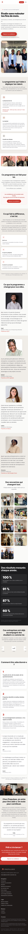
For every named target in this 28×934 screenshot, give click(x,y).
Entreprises (3, 881)
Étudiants (3, 884)
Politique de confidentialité (6, 905)
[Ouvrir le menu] (26, 2)
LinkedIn (3, 911)
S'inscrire (21, 2)
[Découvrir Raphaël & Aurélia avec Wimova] (21, 499)
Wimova (9, 428)
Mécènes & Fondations (6, 886)
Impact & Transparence (6, 891)
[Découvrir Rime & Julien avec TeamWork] (7, 513)
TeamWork (4, 517)
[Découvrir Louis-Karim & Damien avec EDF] (7, 553)
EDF (3, 557)
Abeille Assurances (19, 530)
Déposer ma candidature (9, 34)
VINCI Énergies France (12, 473)
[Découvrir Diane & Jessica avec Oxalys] (21, 539)
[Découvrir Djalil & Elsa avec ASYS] (21, 513)
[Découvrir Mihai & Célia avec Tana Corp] (7, 499)
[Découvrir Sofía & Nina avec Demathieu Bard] (7, 539)
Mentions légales (4, 901)
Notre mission (4, 890)
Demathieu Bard (5, 544)
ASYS (8, 331)
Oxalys (17, 544)
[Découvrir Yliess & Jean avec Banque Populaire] (7, 526)
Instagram (3, 912)
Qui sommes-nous (5, 888)
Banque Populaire (5, 530)
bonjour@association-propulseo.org (8, 874)
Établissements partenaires (7, 895)
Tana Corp (4, 503)
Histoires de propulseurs (6, 882)
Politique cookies (4, 903)
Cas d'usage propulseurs (6, 893)
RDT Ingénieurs (10, 377)
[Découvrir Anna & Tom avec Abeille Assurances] (21, 526)
